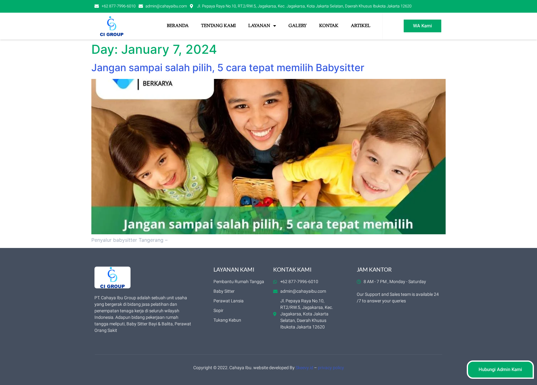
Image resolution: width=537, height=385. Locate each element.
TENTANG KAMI (218, 26)
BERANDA (178, 26)
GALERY (297, 26)
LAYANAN (259, 26)
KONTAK (328, 26)
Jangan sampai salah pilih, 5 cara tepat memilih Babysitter (227, 68)
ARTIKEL (360, 26)
